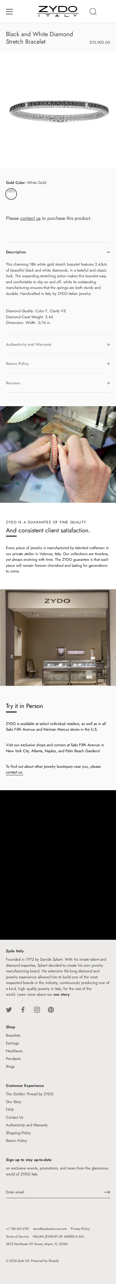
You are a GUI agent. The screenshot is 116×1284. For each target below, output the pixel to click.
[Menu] (9, 11)
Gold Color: (26, 182)
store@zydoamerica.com (50, 1228)
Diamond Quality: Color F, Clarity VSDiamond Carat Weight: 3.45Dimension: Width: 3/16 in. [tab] (56, 293)
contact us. (14, 772)
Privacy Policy (80, 1228)
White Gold (11, 194)
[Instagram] (37, 1009)
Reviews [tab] (13, 383)
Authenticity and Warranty (27, 1125)
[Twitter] (9, 1009)
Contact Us (14, 1117)
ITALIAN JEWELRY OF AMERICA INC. (59, 1236)
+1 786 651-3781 (17, 1228)
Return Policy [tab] (17, 363)
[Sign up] (107, 1192)
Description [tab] (16, 252)
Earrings (12, 1043)
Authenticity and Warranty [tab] (28, 344)
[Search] (93, 12)
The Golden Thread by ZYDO (30, 1094)
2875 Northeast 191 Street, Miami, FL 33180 (37, 1244)
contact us (30, 218)
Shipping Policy (18, 1133)
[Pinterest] (51, 1009)
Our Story (13, 1102)
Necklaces (14, 1051)
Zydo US (23, 1260)
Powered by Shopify (45, 1260)
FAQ (9, 1109)
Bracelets (13, 1035)
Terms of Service (17, 1236)
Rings (10, 1066)
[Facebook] (23, 1009)
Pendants (13, 1058)
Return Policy (16, 1140)
